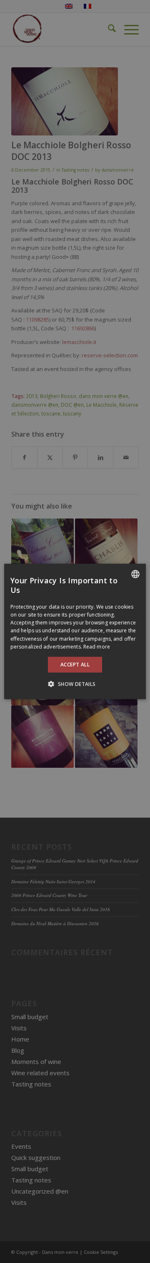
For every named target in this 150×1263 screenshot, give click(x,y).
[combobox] (135, 574)
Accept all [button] (75, 664)
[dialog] (75, 631)
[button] (74, 684)
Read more (96, 646)
